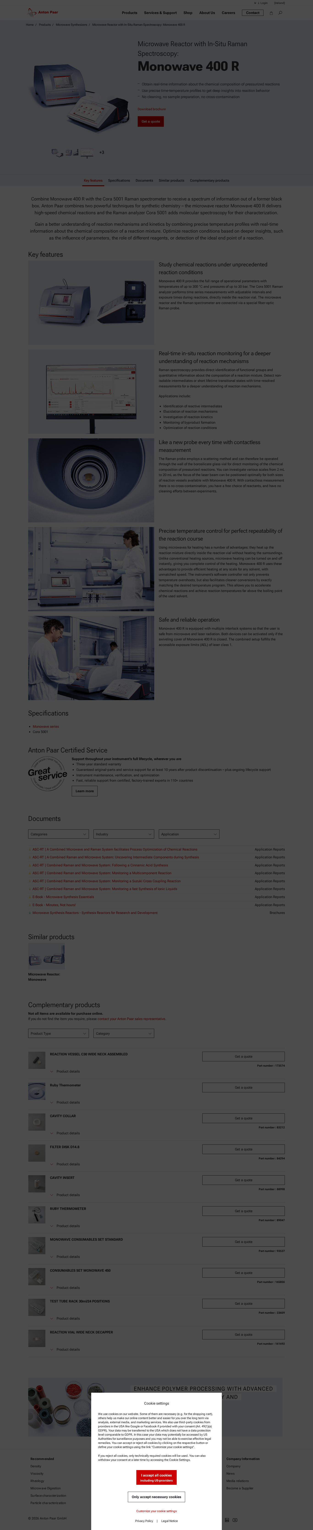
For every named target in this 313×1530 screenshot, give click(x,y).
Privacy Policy (144, 1521)
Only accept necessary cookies (156, 1497)
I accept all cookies (156, 1477)
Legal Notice (169, 1521)
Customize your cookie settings (156, 1511)
